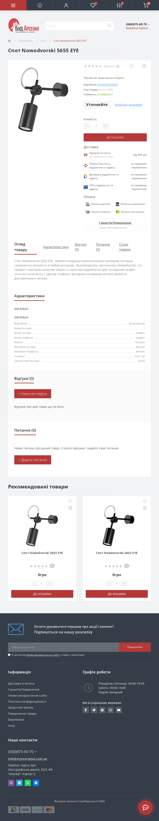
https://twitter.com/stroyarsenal (94, 710)
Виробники (16, 719)
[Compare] (144, 66)
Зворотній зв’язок (20, 707)
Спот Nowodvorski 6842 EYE (117, 553)
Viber (11, 783)
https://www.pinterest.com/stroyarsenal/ (102, 710)
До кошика (115, 137)
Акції (11, 725)
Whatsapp (28, 783)
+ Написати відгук (32, 393)
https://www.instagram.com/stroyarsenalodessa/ (110, 710)
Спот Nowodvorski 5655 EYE (42, 553)
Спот (43, 41)
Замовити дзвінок (137, 27)
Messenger (36, 783)
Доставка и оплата (21, 683)
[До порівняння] (70, 508)
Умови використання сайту (42, 655)
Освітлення (26, 41)
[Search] (109, 26)
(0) (117, 66)
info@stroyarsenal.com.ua (27, 759)
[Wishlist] (131, 66)
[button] (66, 5)
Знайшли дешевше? (128, 105)
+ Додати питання (32, 460)
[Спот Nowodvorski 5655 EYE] (42, 525)
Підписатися (135, 647)
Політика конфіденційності (27, 701)
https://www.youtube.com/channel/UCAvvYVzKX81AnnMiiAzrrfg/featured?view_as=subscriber (119, 710)
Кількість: (90, 119)
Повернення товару (22, 713)
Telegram (19, 783)
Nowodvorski (108, 84)
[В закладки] (70, 501)
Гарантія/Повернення (115, 223)
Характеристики (56, 247)
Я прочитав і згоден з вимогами (47, 655)
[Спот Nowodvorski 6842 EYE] (116, 525)
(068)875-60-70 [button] (21, 751)
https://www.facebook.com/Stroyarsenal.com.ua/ (86, 710)
